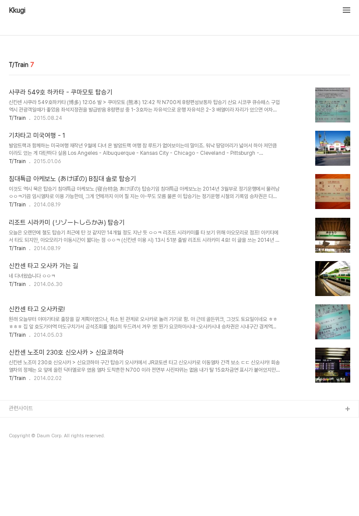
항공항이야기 (23, 423)
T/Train (17, 118)
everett (18, 451)
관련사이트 (21, 408)
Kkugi (17, 10)
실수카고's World (29, 437)
